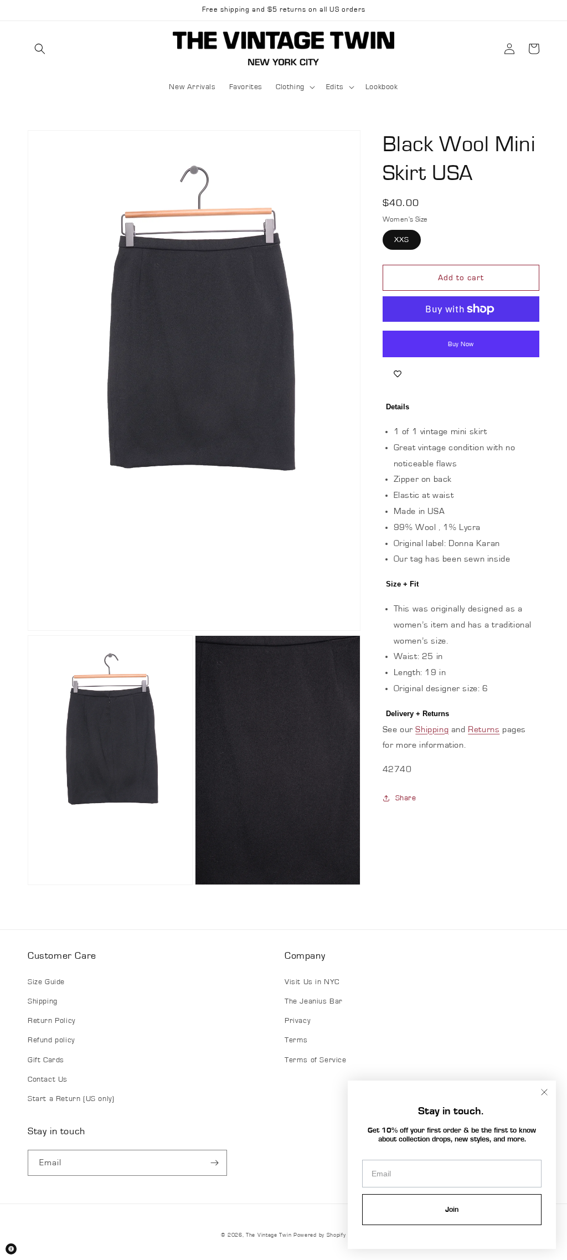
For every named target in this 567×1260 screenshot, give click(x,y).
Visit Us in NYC (312, 982)
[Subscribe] (214, 1163)
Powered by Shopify (319, 1235)
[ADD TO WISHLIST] (398, 374)
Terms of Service (316, 1060)
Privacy (297, 1021)
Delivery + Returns (417, 713)
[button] (40, 49)
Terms (296, 1040)
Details (397, 407)
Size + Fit (402, 584)
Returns (483, 729)
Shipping (432, 729)
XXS (401, 240)
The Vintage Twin (268, 1235)
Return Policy (51, 1021)
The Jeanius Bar (314, 1001)
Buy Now (461, 344)
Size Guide (46, 982)
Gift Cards (46, 1060)
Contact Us (48, 1079)
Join (451, 1209)
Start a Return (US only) (71, 1099)
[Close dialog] (544, 1092)
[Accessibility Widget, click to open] (11, 1248)
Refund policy (51, 1040)
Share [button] (405, 798)
